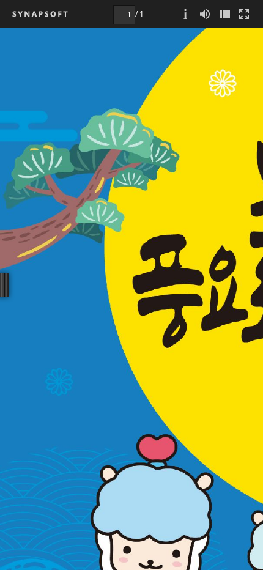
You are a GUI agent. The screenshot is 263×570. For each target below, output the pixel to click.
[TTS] (205, 14)
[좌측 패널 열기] (224, 14)
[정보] (185, 14)
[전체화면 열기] (244, 14)
